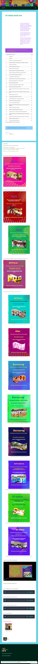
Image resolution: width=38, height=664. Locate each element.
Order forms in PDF (6, 151)
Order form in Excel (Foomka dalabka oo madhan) (11, 149)
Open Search (35, 8)
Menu (4, 7)
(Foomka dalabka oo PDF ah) (13, 151)
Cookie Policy (19, 662)
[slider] (31, 592)
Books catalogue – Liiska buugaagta (8, 147)
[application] (19, 592)
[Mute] (27, 592)
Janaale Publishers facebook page (10, 583)
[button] (8, 627)
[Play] (5, 592)
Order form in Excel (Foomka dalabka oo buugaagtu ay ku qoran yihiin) (14, 148)
